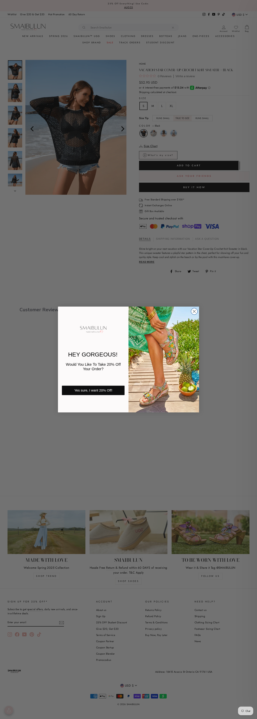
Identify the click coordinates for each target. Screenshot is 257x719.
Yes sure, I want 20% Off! (93, 390)
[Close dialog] (194, 311)
